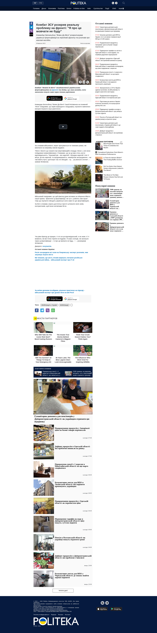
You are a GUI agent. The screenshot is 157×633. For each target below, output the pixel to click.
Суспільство (98, 8)
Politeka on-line (79, 8)
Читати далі (63, 590)
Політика (61, 8)
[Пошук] (123, 3)
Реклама (60, 614)
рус (40, 3)
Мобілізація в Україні (49, 305)
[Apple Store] (102, 609)
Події (107, 8)
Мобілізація (64, 305)
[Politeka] (78, 3)
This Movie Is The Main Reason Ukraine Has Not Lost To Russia (113, 177)
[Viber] (31, 31)
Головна (36, 8)
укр (35, 3)
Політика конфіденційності (41, 614)
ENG (114, 8)
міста (51, 255)
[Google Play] (116, 609)
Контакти (67, 614)
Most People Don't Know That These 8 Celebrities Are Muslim (113, 145)
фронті (55, 90)
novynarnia (47, 246)
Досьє (44, 8)
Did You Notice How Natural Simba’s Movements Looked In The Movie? (113, 168)
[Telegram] (116, 3)
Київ (89, 8)
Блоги (69, 8)
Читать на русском (85, 43)
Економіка (52, 8)
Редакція (53, 614)
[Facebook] (31, 23)
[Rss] (113, 3)
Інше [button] (120, 8)
